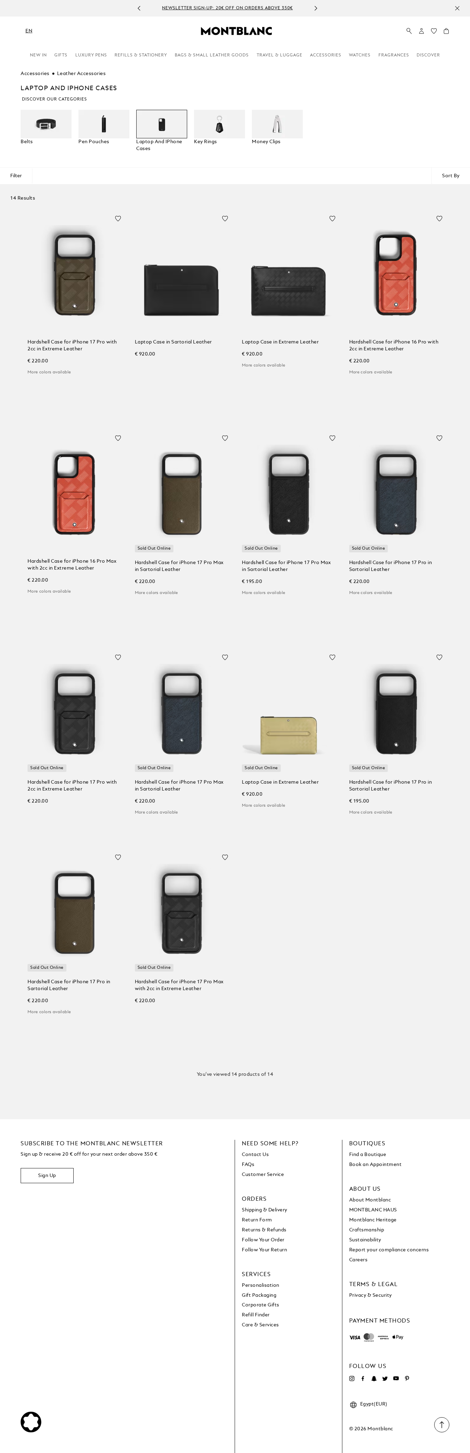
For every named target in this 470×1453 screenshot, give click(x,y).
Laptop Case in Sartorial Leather (173, 342)
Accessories (325, 55)
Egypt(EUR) (373, 1404)
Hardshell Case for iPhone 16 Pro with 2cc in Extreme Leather (394, 345)
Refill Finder (256, 1315)
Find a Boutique (367, 1154)
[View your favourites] (434, 32)
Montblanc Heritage (373, 1220)
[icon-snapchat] (374, 1378)
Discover (428, 55)
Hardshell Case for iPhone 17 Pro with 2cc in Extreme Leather (72, 345)
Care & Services (260, 1325)
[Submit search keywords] (409, 31)
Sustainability (365, 1240)
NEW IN (38, 55)
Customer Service (263, 1174)
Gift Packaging (259, 1295)
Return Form (257, 1220)
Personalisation (260, 1285)
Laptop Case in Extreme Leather (280, 342)
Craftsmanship (366, 1230)
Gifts (60, 55)
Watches (360, 55)
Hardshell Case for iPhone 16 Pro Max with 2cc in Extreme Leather (72, 565)
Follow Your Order (263, 1240)
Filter (16, 175)
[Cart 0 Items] (446, 32)
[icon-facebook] (363, 1378)
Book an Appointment (375, 1164)
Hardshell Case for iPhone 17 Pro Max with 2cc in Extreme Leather (179, 985)
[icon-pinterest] (407, 1378)
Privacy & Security (370, 1295)
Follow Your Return (264, 1250)
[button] (421, 31)
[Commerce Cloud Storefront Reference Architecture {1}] (236, 30)
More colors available (49, 372)
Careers (358, 1260)
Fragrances (393, 55)
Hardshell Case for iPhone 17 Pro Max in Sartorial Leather (179, 566)
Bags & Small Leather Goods (212, 55)
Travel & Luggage (279, 55)
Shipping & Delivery (264, 1210)
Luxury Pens (91, 55)
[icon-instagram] (352, 1378)
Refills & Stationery (141, 55)
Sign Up (47, 1175)
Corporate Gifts (260, 1305)
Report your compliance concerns (389, 1250)
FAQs (248, 1164)
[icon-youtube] (396, 1378)
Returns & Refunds (264, 1230)
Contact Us (255, 1154)
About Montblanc (370, 1200)
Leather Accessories (81, 73)
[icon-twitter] (385, 1378)
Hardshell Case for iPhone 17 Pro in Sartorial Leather (390, 566)
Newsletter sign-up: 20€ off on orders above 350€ (227, 9)
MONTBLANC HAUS (373, 1210)
